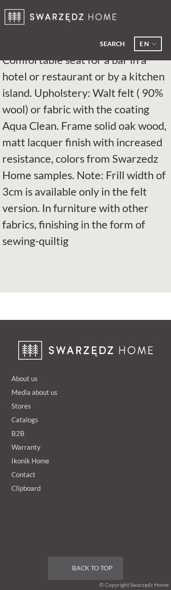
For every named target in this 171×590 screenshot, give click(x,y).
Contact (23, 474)
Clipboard (26, 488)
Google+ (82, 523)
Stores (21, 406)
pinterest (64, 523)
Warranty (26, 447)
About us (24, 378)
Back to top (92, 568)
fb (47, 523)
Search (112, 44)
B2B (18, 433)
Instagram (116, 523)
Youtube (99, 523)
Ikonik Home (30, 461)
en (145, 44)
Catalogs (24, 419)
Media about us (34, 392)
